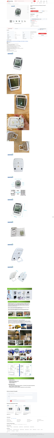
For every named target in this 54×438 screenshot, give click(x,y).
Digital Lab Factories (27, 429)
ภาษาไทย (36, 434)
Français (19, 434)
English (13, 434)
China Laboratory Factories (9, 429)
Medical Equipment (8, 419)
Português (17, 434)
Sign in (46, 1)
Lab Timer (41, 429)
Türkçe (37, 434)
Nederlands (28, 434)
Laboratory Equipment (39, 419)
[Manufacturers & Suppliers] (10, 1)
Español (15, 434)
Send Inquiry (42, 33)
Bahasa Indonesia (42, 434)
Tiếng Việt (40, 434)
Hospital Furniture (28, 419)
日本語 (33, 434)
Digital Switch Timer (34, 429)
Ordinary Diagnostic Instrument (9, 421)
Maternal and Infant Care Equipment (40, 420)
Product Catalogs (14, 418)
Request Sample (40, 12)
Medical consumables (19, 420)
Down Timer (38, 429)
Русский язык (22, 434)
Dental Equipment (18, 421)
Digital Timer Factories (22, 429)
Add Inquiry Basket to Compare (18, 23)
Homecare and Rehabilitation (29, 420)
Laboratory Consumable (9, 420)
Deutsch (26, 434)
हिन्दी (34, 434)
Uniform (38, 421)
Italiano (24, 434)
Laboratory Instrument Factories (16, 429)
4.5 (40, 29)
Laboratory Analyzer (18, 419)
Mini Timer (31, 429)
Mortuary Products (28, 421)
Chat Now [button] (43, 35)
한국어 (31, 434)
